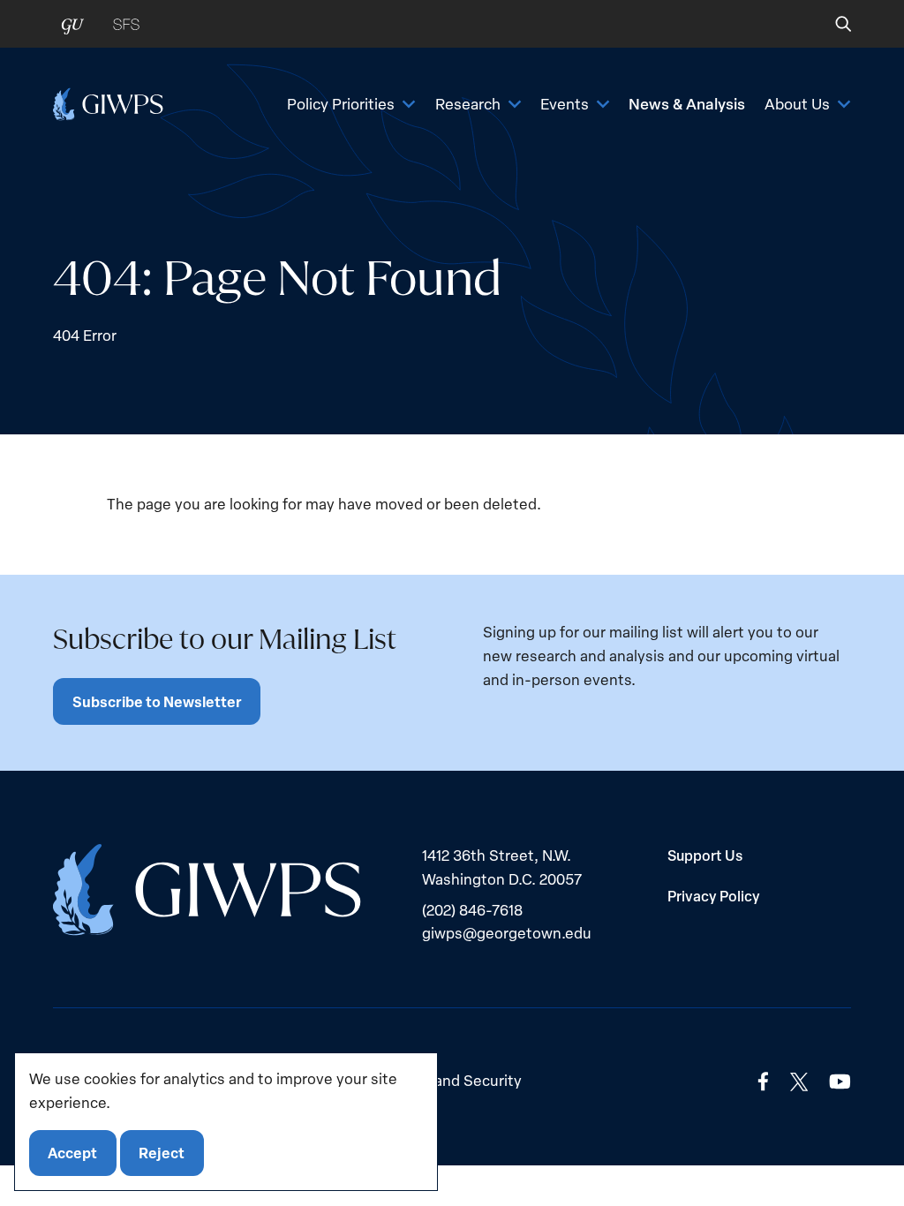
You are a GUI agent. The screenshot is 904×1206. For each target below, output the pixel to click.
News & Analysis (687, 103)
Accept (72, 1152)
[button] (831, 24)
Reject (162, 1152)
